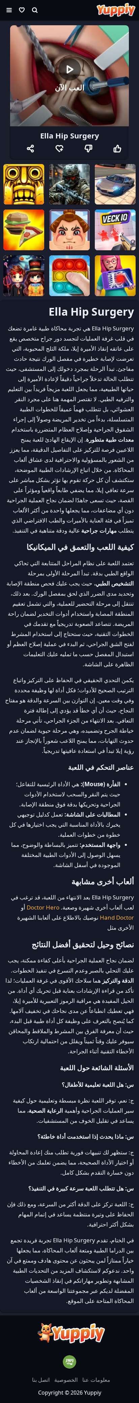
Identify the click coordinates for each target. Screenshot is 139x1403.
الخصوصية (65, 1379)
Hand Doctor (117, 917)
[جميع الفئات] (9, 10)
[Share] (30, 148)
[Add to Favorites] (59, 148)
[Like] (117, 148)
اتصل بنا (41, 1379)
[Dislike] (88, 148)
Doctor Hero (43, 907)
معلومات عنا (95, 1379)
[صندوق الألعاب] (22, 10)
